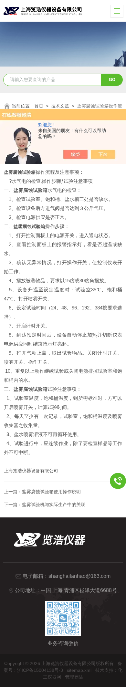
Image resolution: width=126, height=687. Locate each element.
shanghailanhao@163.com (79, 576)
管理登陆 (74, 677)
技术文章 (60, 106)
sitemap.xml (79, 670)
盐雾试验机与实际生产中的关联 (53, 504)
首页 (38, 106)
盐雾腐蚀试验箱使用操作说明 (51, 491)
